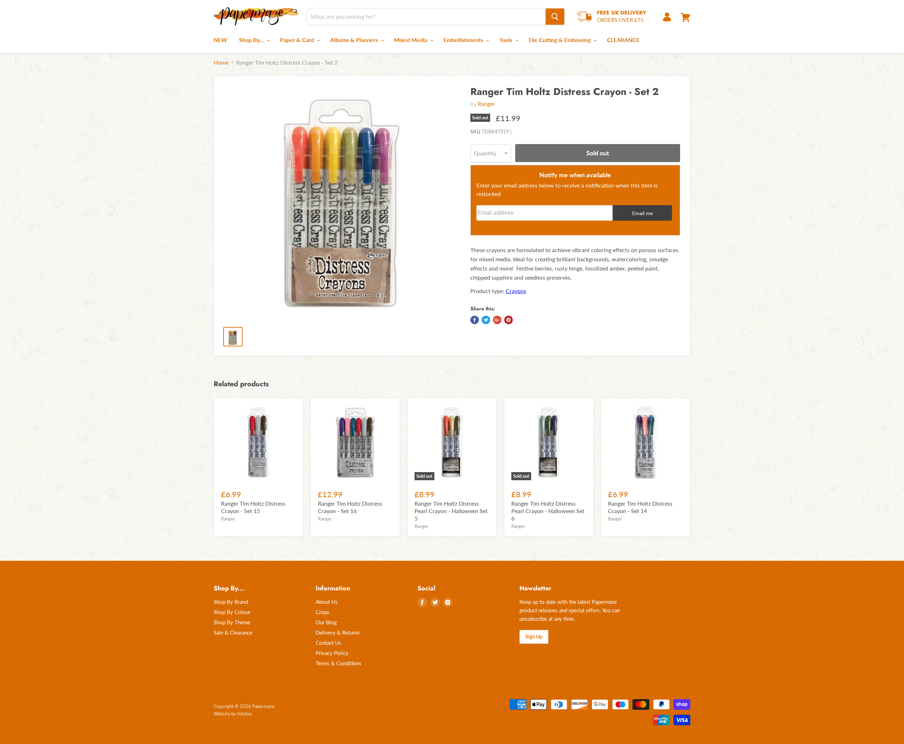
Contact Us (328, 642)
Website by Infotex (233, 713)
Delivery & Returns (338, 632)
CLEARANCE (623, 39)
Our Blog (326, 622)
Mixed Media (411, 39)
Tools (506, 39)
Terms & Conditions (339, 663)
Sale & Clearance (233, 632)
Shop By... (252, 39)
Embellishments (464, 39)
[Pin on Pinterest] (508, 320)
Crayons (516, 290)
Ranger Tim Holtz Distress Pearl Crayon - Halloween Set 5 (451, 511)
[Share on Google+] (497, 320)
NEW (220, 39)
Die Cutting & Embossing (560, 39)
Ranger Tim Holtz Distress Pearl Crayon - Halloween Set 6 (547, 511)
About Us (327, 602)
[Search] (555, 16)
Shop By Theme (232, 622)
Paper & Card (297, 39)
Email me (642, 213)
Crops (322, 612)
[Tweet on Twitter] (486, 320)
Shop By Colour (232, 612)
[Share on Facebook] (474, 320)
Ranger (486, 103)
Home (221, 62)
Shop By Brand (231, 602)
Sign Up (533, 636)
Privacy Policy (332, 653)
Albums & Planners (354, 39)
